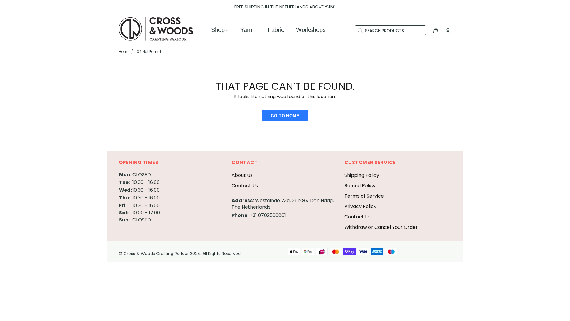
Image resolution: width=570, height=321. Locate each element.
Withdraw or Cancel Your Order (381, 227)
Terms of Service (364, 196)
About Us (242, 175)
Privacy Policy (360, 206)
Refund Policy (360, 185)
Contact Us (245, 185)
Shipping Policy (361, 175)
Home (124, 51)
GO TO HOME (285, 115)
